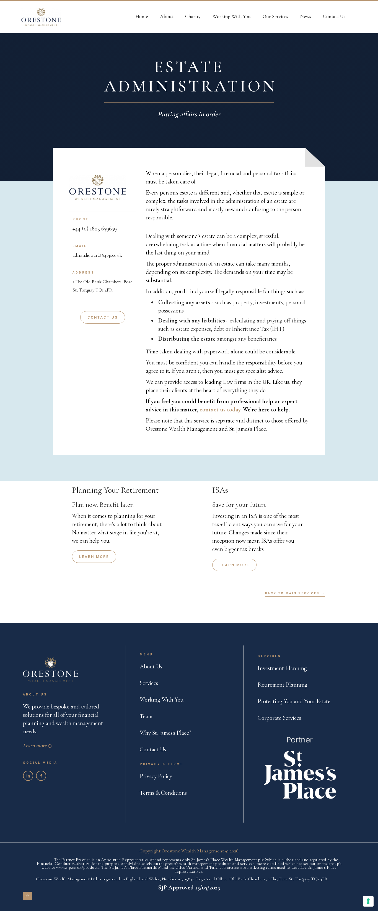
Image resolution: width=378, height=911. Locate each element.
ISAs (220, 490)
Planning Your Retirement (115, 490)
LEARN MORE (94, 557)
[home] (41, 17)
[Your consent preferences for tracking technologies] (368, 901)
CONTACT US (102, 317)
